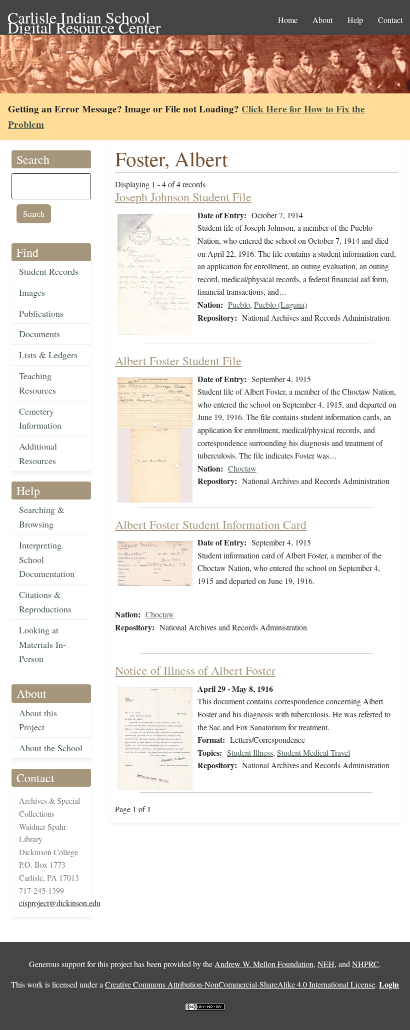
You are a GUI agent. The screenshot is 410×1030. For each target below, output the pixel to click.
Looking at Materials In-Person (42, 644)
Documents (39, 334)
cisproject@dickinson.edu (59, 903)
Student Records (48, 271)
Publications (41, 313)
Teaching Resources (37, 383)
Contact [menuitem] (390, 19)
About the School (50, 748)
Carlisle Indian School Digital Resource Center (84, 18)
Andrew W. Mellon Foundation (264, 964)
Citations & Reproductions (45, 601)
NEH (326, 964)
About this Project (38, 720)
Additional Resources (38, 453)
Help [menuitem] (355, 19)
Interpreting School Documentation (46, 559)
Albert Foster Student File (178, 361)
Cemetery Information (40, 418)
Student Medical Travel (313, 752)
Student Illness (250, 752)
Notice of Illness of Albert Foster (195, 670)
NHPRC (365, 964)
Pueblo (239, 304)
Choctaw (242, 468)
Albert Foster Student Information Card (210, 524)
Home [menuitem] (288, 19)
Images (32, 292)
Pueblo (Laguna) (280, 304)
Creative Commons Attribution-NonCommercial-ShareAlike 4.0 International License (240, 984)
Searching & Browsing (41, 517)
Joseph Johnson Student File (183, 197)
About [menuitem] (322, 19)
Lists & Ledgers (48, 355)
